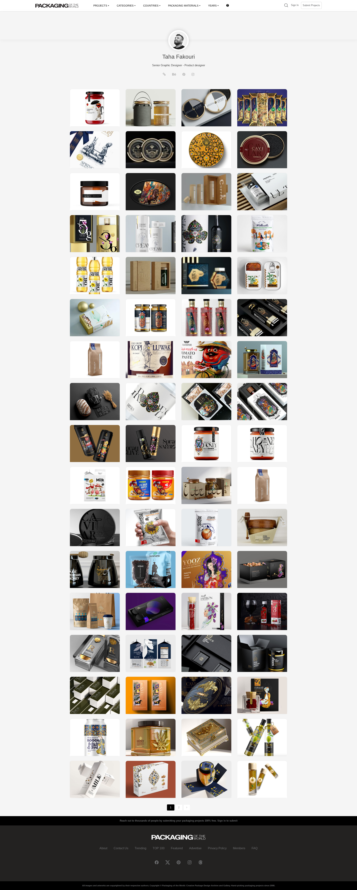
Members (239, 848)
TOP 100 (159, 848)
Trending (140, 848)
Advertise (195, 848)
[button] (286, 5)
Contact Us (121, 848)
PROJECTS (100, 5)
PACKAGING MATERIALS (183, 5)
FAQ (255, 848)
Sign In (295, 5)
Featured (177, 848)
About (103, 848)
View (94, 107)
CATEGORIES (125, 5)
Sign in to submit (227, 820)
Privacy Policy (217, 848)
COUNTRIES (150, 5)
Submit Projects (311, 5)
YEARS (212, 5)
